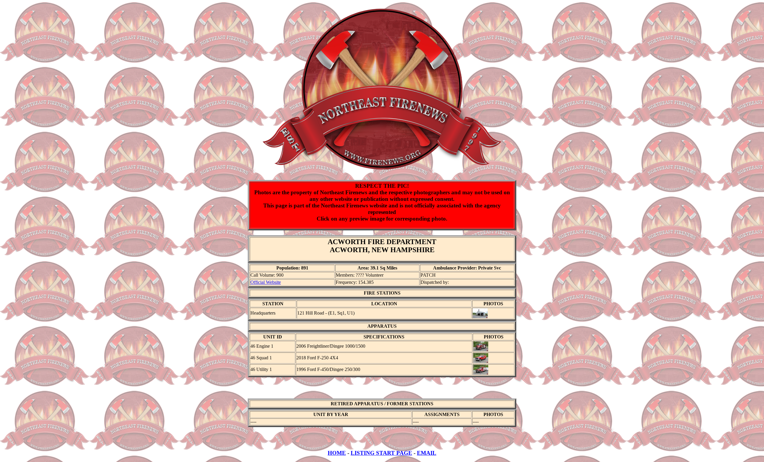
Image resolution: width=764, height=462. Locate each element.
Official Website (265, 282)
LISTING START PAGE (381, 453)
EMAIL (426, 453)
